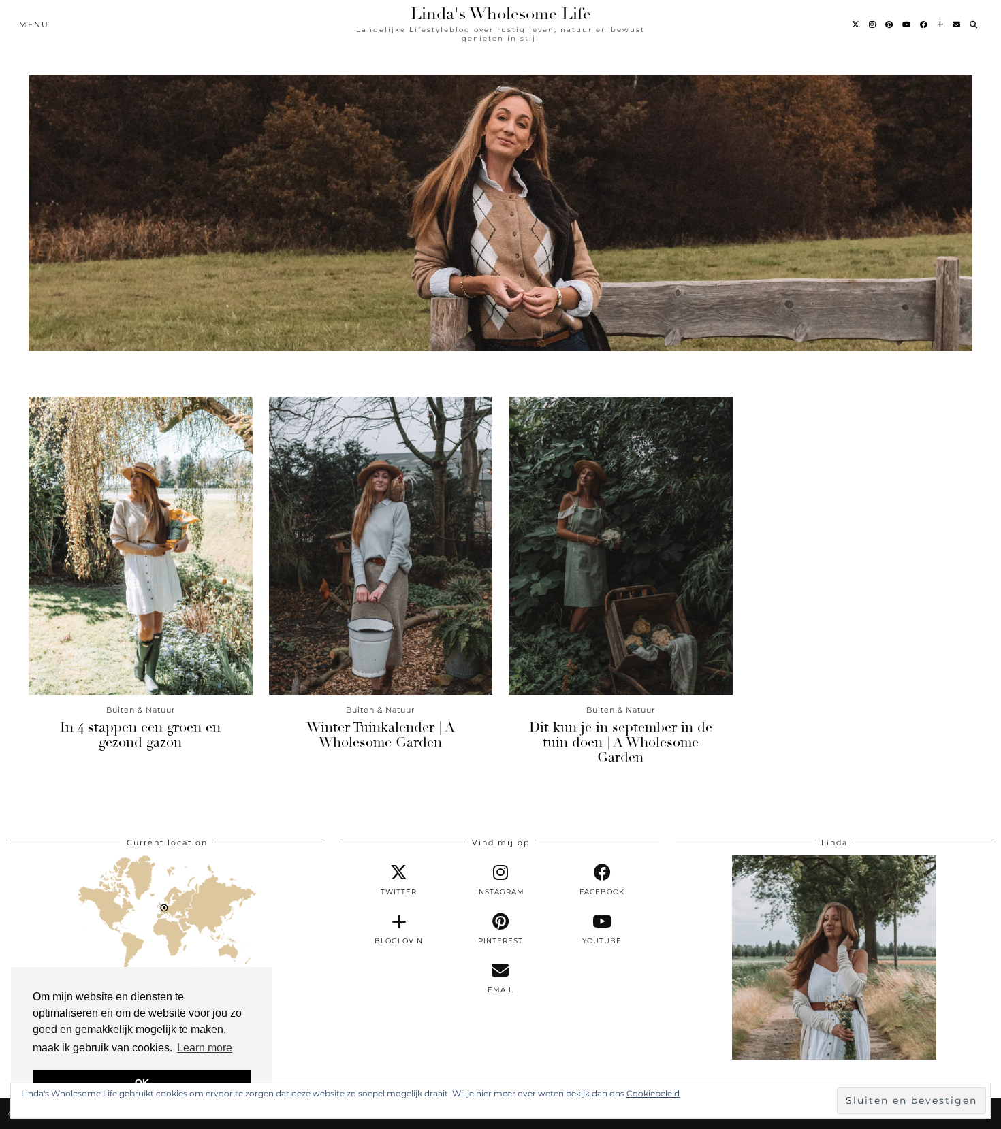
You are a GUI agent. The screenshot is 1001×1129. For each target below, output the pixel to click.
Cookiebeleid (653, 1093)
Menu (34, 24)
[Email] (957, 24)
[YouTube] (907, 24)
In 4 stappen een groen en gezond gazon (140, 735)
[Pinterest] (889, 24)
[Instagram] (873, 24)
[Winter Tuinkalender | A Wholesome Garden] (381, 546)
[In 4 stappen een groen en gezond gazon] (141, 546)
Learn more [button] (204, 1047)
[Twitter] (856, 24)
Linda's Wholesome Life (501, 13)
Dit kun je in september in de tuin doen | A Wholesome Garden (620, 742)
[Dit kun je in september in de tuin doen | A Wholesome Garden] (621, 546)
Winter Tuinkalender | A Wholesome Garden (380, 735)
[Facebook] (924, 24)
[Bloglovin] (940, 24)
